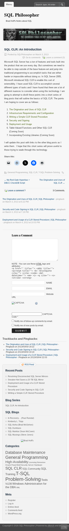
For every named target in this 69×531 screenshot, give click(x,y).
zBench (51, 525)
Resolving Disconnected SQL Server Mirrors (28, 376)
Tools (44, 479)
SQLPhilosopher (24, 54)
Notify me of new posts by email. (29, 325)
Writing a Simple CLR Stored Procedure (28, 117)
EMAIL (49, 288)
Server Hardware (35, 465)
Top (64, 527)
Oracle (8, 465)
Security (24, 465)
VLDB (8, 483)
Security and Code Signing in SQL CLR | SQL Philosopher (29, 209)
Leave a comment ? (16, 190)
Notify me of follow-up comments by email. (33, 321)
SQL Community (31, 468)
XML (18, 487)
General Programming (18, 172)
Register (12, 500)
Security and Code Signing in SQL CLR (26, 390)
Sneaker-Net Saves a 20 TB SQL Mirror (26, 380)
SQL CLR (33, 172)
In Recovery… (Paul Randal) (21, 418)
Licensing (33, 462)
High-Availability (16, 462)
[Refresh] (36, 304)
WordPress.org (14, 513)
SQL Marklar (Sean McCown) (21, 431)
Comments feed (15, 510)
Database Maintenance (25, 452)
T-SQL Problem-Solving (49, 172)
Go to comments (33, 57)
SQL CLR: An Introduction (17, 405)
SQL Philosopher (21, 14)
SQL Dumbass (14, 428)
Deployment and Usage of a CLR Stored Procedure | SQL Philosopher (34, 220)
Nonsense (41, 462)
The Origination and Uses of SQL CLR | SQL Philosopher (28, 199)
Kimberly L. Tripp (15, 421)
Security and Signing (19, 120)
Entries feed (13, 507)
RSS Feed (29, 364)
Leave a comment (54, 57)
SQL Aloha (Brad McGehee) (20, 425)
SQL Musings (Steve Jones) (20, 435)
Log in (11, 503)
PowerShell (15, 465)
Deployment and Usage (20, 124)
